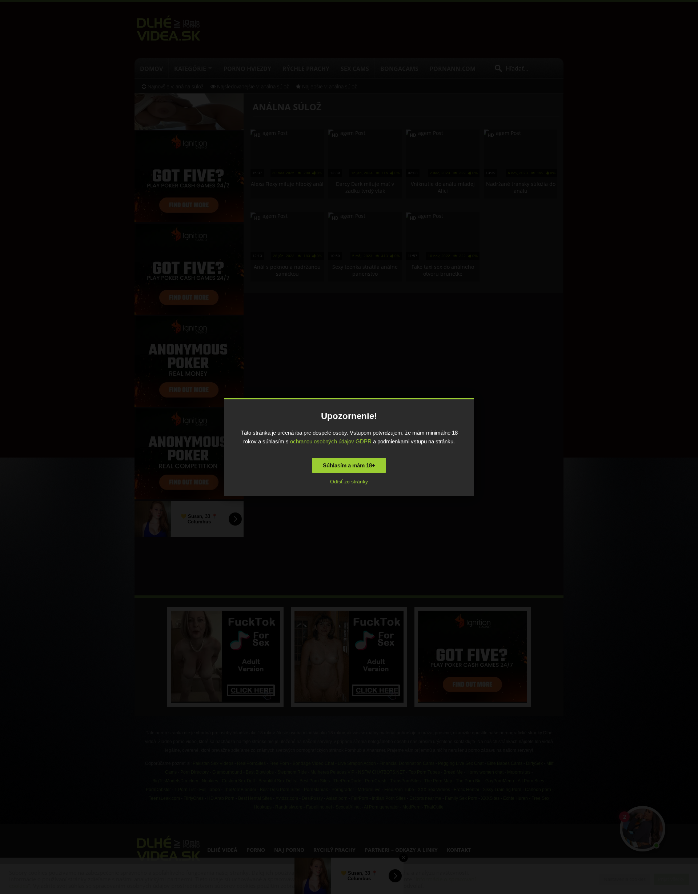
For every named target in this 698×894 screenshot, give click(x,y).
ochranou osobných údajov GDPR (331, 441)
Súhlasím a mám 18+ (349, 465)
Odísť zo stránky (349, 481)
